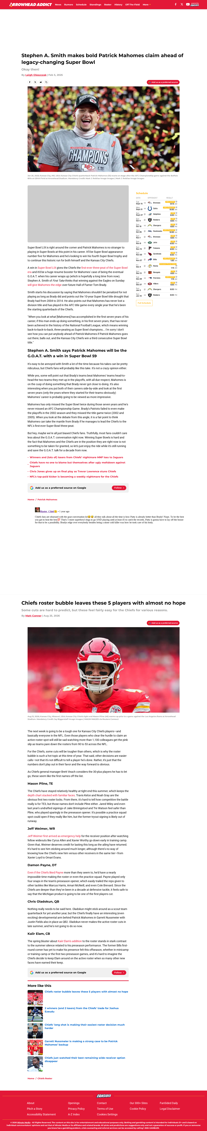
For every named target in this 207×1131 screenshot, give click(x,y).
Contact (102, 1103)
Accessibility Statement (41, 1114)
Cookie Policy (138, 1108)
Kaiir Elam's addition (69, 941)
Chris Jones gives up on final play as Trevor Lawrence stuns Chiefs (73, 471)
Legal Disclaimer (170, 1108)
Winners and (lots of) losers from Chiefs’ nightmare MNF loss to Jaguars (76, 457)
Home (31, 499)
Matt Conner (33, 615)
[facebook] (175, 4)
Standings (95, 4)
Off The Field (132, 4)
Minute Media (23, 1122)
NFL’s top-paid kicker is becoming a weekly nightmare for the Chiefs (74, 476)
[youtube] (188, 4)
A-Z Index (74, 1114)
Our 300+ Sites (139, 1103)
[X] (182, 4)
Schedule (81, 4)
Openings (74, 1103)
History (118, 4)
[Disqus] (110, 544)
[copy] (46, 82)
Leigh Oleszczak (35, 75)
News (58, 4)
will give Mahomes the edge (45, 284)
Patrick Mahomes (47, 499)
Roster (107, 4)
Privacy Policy (76, 1108)
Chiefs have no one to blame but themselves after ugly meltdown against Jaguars (77, 464)
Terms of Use (105, 1108)
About (30, 1103)
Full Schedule (144, 303)
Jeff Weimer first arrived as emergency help (54, 836)
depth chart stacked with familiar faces (51, 795)
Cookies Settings (107, 1114)
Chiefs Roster (45, 1078)
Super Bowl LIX (47, 267)
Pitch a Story (34, 1108)
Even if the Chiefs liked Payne (45, 872)
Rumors (68, 4)
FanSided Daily (169, 1103)
